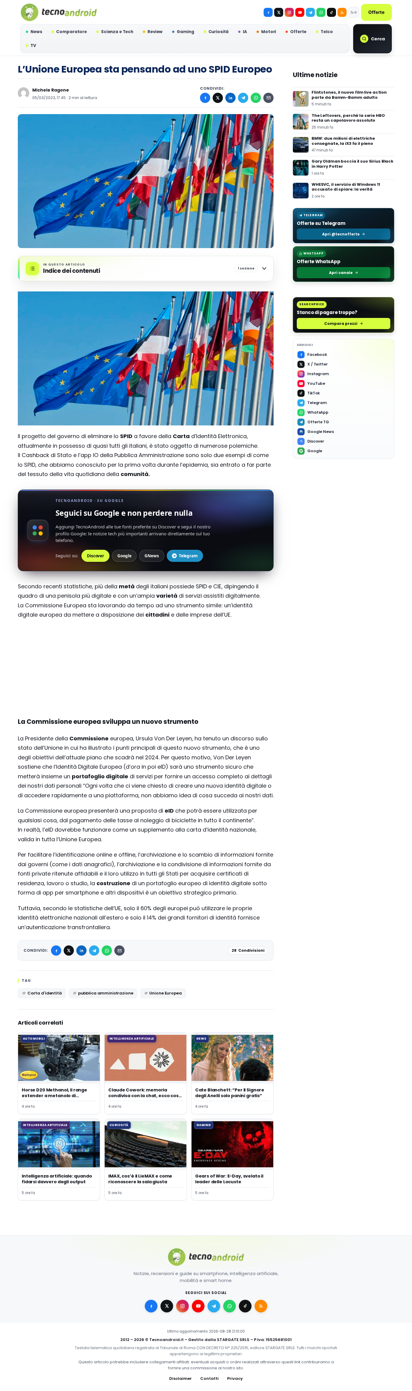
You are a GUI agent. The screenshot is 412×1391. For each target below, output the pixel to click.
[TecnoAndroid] (58, 12)
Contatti (209, 1378)
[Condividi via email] (268, 98)
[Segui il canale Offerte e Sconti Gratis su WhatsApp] (320, 12)
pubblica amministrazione (105, 993)
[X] (278, 12)
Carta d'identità (44, 993)
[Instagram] (289, 12)
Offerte (376, 12)
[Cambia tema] (353, 12)
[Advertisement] (146, 668)
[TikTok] (331, 12)
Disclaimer (180, 1378)
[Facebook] (268, 12)
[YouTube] (299, 12)
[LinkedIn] (230, 98)
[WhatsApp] (256, 98)
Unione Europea (165, 993)
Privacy (235, 1378)
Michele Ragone (50, 90)
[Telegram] (310, 12)
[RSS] (342, 12)
